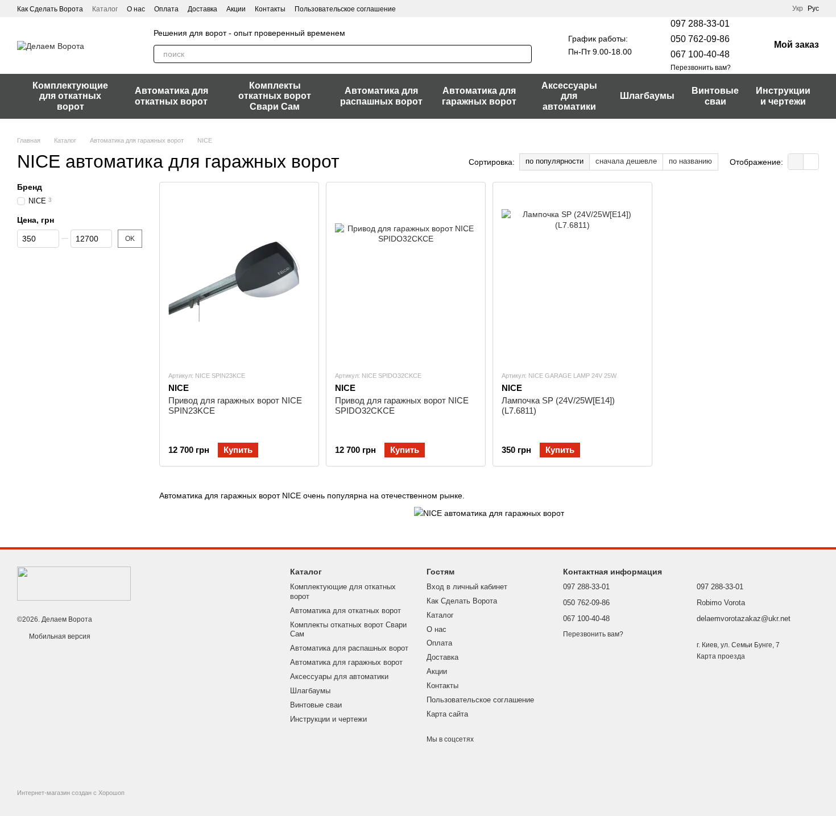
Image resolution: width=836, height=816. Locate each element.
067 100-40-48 (700, 54)
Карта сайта (447, 714)
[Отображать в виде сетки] (796, 161)
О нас (136, 9)
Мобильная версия (58, 636)
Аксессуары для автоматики (569, 96)
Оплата (166, 9)
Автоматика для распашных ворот (381, 96)
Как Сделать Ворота (50, 9)
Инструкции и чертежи (783, 96)
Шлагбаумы (647, 96)
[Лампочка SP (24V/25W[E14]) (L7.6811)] (572, 276)
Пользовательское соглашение (345, 9)
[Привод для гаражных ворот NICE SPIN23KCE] (239, 276)
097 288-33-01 (700, 23)
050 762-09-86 (700, 39)
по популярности (554, 161)
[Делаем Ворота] (74, 583)
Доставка (202, 9)
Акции (236, 9)
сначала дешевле (626, 161)
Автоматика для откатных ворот (171, 96)
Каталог (105, 9)
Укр (797, 8)
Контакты (270, 9)
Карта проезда (721, 656)
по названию (690, 161)
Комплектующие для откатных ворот (70, 96)
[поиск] (523, 54)
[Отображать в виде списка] (811, 161)
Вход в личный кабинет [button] (467, 586)
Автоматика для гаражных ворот (479, 96)
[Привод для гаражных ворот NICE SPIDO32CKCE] (406, 276)
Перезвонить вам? (701, 68)
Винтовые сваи (715, 96)
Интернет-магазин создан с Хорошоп (71, 792)
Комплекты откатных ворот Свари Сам (274, 96)
